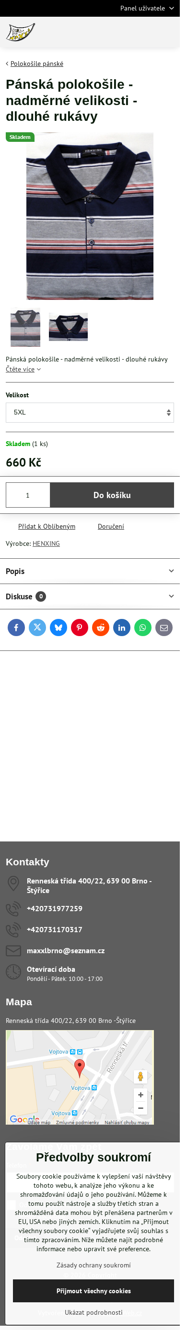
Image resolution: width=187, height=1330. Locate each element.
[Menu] (168, 32)
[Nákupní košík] (145, 32)
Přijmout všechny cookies (94, 1291)
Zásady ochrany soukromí (94, 1265)
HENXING (46, 543)
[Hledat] (122, 32)
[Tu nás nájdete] (80, 1122)
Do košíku (112, 494)
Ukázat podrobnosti (94, 1312)
